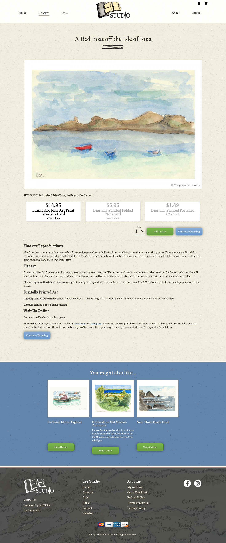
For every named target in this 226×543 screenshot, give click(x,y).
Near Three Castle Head (153, 422)
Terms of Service (138, 502)
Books (86, 487)
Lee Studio (113, 10)
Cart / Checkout (137, 492)
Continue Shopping (189, 231)
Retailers (88, 513)
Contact (87, 508)
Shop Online (61, 447)
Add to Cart (160, 231)
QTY (138, 227)
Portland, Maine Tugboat (65, 422)
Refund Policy (136, 497)
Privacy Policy (136, 508)
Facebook (80, 323)
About (86, 502)
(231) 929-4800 (32, 510)
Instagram (96, 323)
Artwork (88, 492)
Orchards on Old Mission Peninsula (109, 423)
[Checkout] (206, 3)
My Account (135, 487)
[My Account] (199, 3)
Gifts (86, 497)
